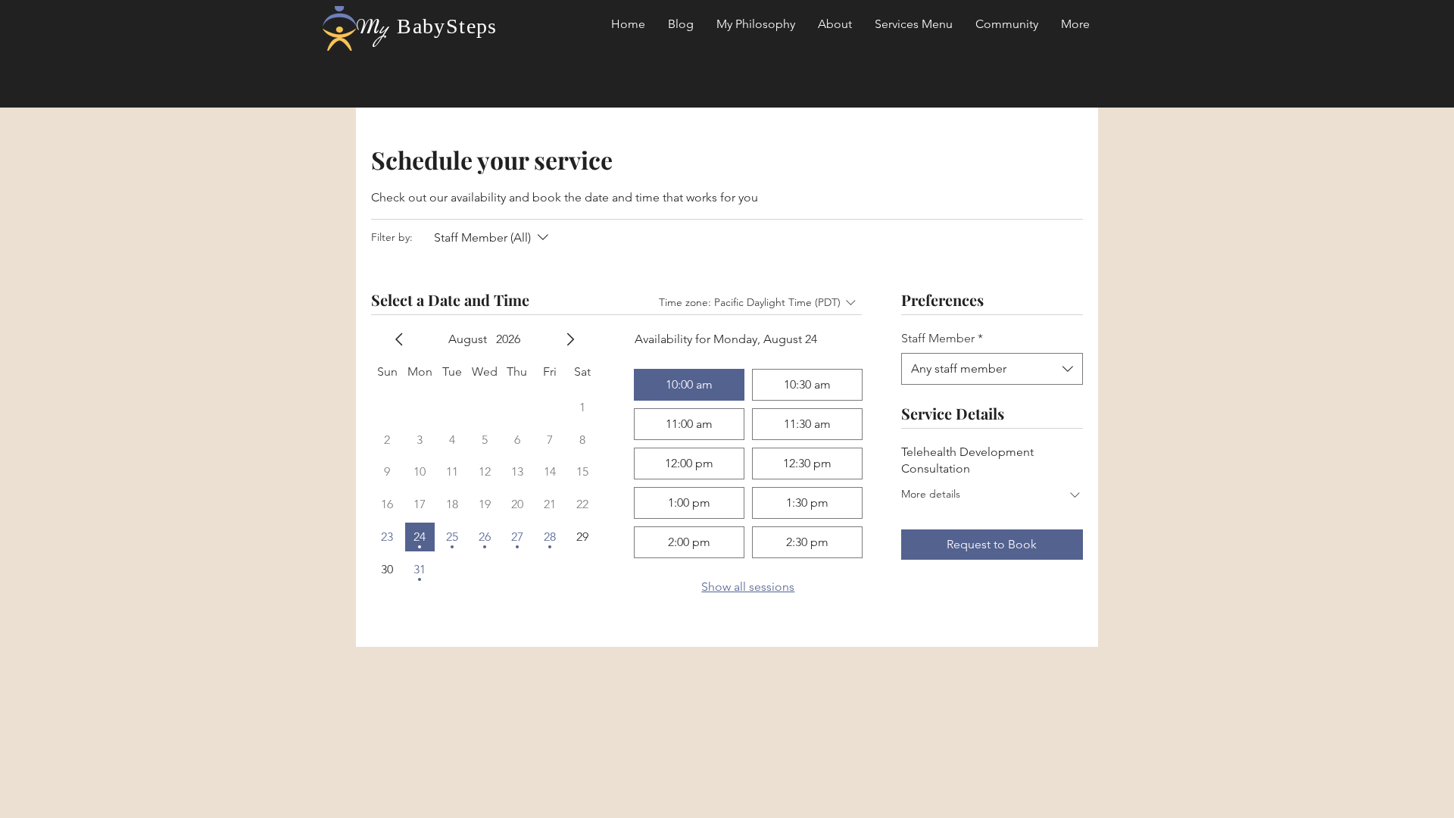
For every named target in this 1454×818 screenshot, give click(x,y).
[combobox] (992, 369)
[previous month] (399, 339)
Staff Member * (942, 338)
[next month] (570, 339)
